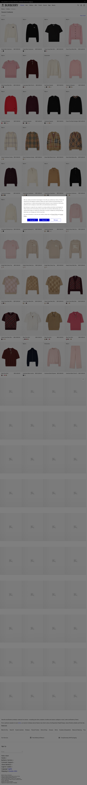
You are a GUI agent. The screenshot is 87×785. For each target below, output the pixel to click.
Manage (56, 220)
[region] (44, 209)
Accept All (32, 220)
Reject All (44, 220)
